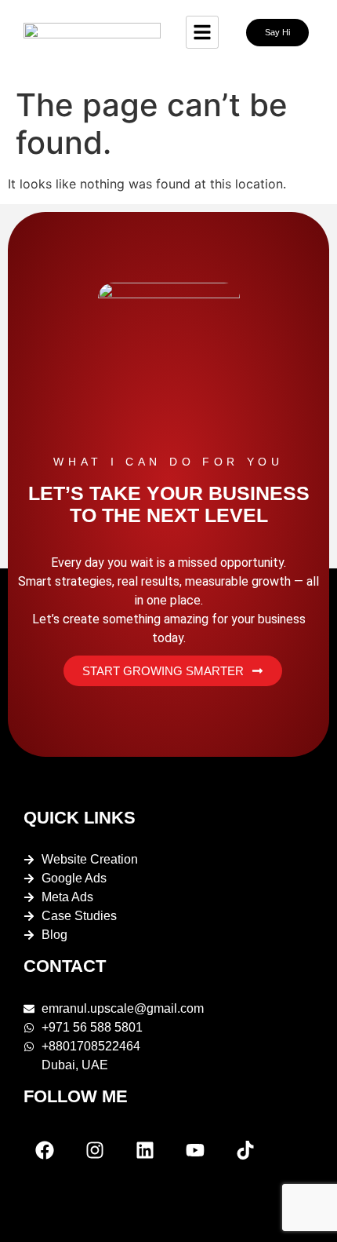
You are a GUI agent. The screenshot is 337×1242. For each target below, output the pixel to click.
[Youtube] (195, 1150)
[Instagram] (95, 1150)
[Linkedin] (145, 1150)
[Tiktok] (245, 1150)
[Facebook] (45, 1150)
